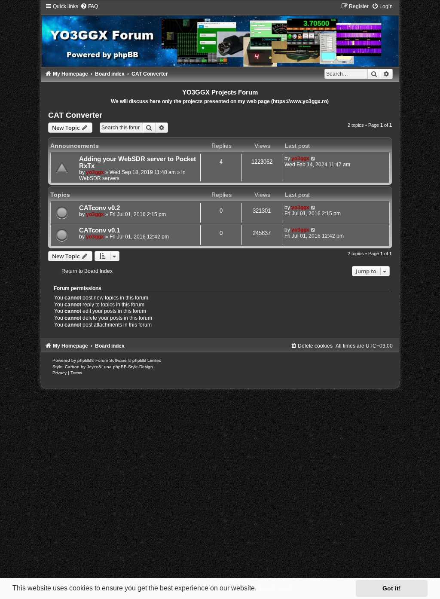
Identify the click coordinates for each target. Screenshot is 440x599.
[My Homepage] (220, 35)
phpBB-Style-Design (133, 366)
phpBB (84, 360)
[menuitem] (89, 6)
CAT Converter (75, 115)
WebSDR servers (99, 178)
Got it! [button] (391, 588)
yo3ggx (95, 172)
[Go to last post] (313, 159)
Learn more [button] (277, 588)
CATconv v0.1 (99, 230)
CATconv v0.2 (99, 208)
